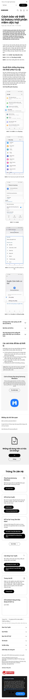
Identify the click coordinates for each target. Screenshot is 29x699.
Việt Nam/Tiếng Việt (6, 667)
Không (14, 459)
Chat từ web (9, 507)
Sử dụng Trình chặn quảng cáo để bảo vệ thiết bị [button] (12, 322)
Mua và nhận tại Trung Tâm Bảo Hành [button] (13, 569)
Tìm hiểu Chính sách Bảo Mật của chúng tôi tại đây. (13, 689)
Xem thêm (13, 544)
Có (14, 455)
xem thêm (6, 605)
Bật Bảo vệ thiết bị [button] (8, 328)
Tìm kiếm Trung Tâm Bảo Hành (13, 531)
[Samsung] (4, 10)
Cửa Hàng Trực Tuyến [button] (11, 564)
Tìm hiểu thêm (14, 390)
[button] (14, 627)
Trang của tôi (9, 591)
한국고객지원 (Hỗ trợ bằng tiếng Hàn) (14, 536)
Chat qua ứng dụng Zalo (11, 511)
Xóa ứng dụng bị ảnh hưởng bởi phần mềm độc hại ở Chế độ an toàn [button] (11, 334)
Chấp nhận (20, 693)
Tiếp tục (23, 5)
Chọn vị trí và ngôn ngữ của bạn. (8, 2)
